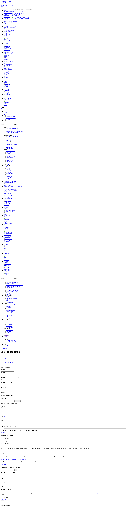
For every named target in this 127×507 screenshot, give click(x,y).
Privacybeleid (79, 493)
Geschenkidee (9, 173)
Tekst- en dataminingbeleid (94, 493)
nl (4, 2)
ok (15, 124)
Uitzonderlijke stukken (11, 144)
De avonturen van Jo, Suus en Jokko (14, 131)
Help (5, 114)
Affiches (8, 163)
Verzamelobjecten (8, 13)
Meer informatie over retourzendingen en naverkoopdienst (14, 459)
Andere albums (10, 133)
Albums (5, 10)
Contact (103, 493)
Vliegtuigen (9, 147)
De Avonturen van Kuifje (12, 128)
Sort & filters (4, 348)
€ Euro (8, 122)
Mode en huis (7, 17)
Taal (2, 2)
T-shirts (8, 169)
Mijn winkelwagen (5, 108)
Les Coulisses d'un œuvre (12, 137)
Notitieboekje (9, 159)
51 (4, 415)
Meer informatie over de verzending (9, 451)
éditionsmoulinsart (8, 11)
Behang (8, 164)
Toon (2, 406)
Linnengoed (9, 172)
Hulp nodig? (3, 3)
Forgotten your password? (7, 499)
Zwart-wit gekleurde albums (13, 132)
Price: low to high (9, 362)
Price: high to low (9, 363)
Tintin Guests (7, 18)
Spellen (5, 14)
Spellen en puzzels (10, 151)
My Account (6, 111)
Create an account (5, 505)
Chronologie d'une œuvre (12, 136)
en (5, 2)
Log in (2, 500)
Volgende (6, 418)
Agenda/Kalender (10, 156)
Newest (6, 359)
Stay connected (5, 497)
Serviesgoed (9, 168)
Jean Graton (9, 177)
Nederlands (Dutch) (11, 118)
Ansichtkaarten (9, 157)
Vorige (5, 410)
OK (28, 9)
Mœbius (8, 178)
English (8, 119)
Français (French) (10, 116)
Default (6, 358)
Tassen (8, 167)
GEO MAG (9, 140)
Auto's (7, 145)
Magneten (8, 153)
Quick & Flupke (10, 129)
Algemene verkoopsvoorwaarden (67, 493)
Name (6, 361)
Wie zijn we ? (55, 493)
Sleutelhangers (9, 148)
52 (4, 416)
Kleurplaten (9, 161)
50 (4, 414)
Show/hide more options (6, 384)
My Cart (5, 112)
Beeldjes (8, 143)
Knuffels (8, 152)
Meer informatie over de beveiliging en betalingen (12, 432)
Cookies (86, 493)
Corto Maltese (9, 176)
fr (3, 2)
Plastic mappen (9, 160)
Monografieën (9, 139)
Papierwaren (6, 15)
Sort (3, 356)
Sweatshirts (9, 170)
